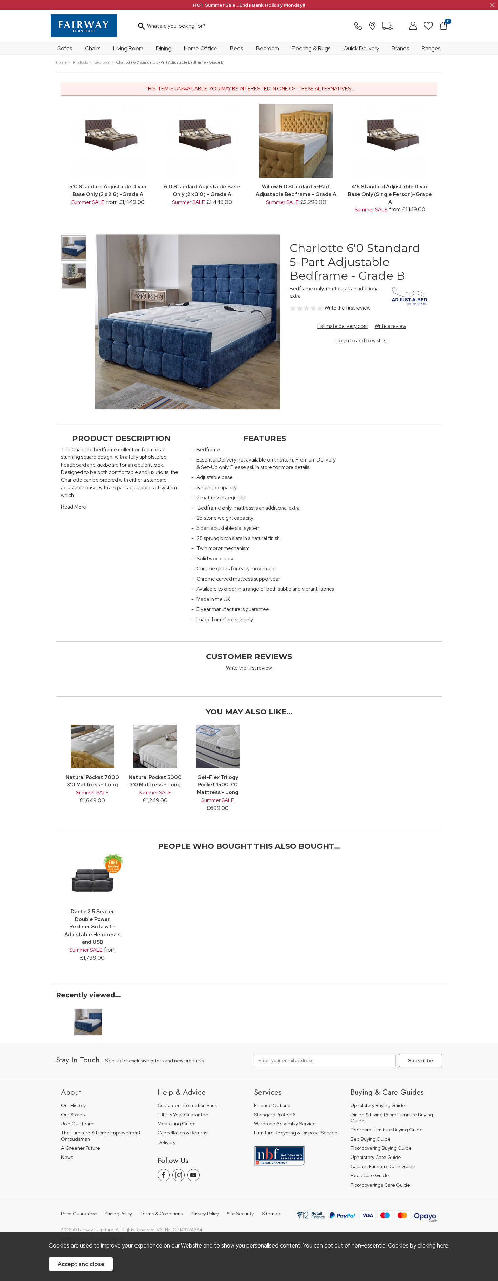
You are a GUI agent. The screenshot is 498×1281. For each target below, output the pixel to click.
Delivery (166, 1142)
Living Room (128, 48)
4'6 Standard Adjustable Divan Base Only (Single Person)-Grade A (390, 194)
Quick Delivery (361, 48)
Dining (163, 48)
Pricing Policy (118, 1214)
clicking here (432, 1245)
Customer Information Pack (187, 1105)
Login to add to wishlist (362, 340)
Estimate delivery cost (342, 326)
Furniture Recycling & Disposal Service (295, 1133)
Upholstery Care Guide (376, 1157)
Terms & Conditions (161, 1214)
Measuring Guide (177, 1124)
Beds (236, 48)
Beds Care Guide (370, 1175)
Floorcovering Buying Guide (381, 1148)
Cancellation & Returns (182, 1133)
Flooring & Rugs (311, 48)
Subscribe (420, 1060)
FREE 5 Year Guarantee (183, 1115)
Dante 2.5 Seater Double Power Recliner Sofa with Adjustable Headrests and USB (92, 926)
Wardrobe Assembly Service (285, 1124)
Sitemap (271, 1214)
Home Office (200, 48)
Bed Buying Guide (371, 1139)
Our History (73, 1105)
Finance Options (272, 1105)
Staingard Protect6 (275, 1115)
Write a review (390, 326)
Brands (400, 48)
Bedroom (267, 48)
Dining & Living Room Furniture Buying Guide (392, 1118)
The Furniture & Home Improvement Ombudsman (100, 1136)
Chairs (93, 48)
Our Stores (73, 1115)
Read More (73, 506)
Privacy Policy (205, 1214)
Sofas (64, 48)
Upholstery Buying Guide (378, 1105)
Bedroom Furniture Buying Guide (387, 1130)
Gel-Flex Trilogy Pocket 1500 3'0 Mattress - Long (217, 785)
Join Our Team (77, 1124)
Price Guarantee (79, 1214)
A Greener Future (80, 1148)
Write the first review (348, 308)
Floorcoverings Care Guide (380, 1185)
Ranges (431, 48)
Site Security (240, 1214)
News (67, 1157)
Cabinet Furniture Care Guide (383, 1166)
